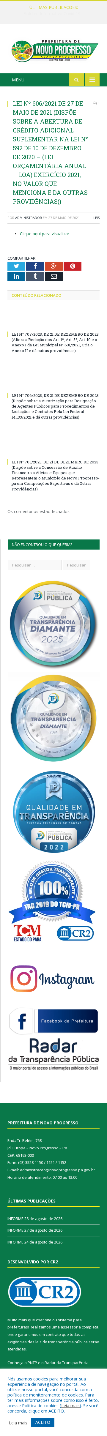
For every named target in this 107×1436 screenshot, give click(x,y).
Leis (96, 217)
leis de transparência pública (61, 1342)
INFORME (52, 13)
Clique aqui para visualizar (44, 233)
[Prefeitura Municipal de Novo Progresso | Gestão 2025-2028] (53, 49)
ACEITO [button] (42, 1422)
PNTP (32, 1362)
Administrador (28, 217)
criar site (43, 1320)
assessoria (71, 1327)
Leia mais (70, 1405)
